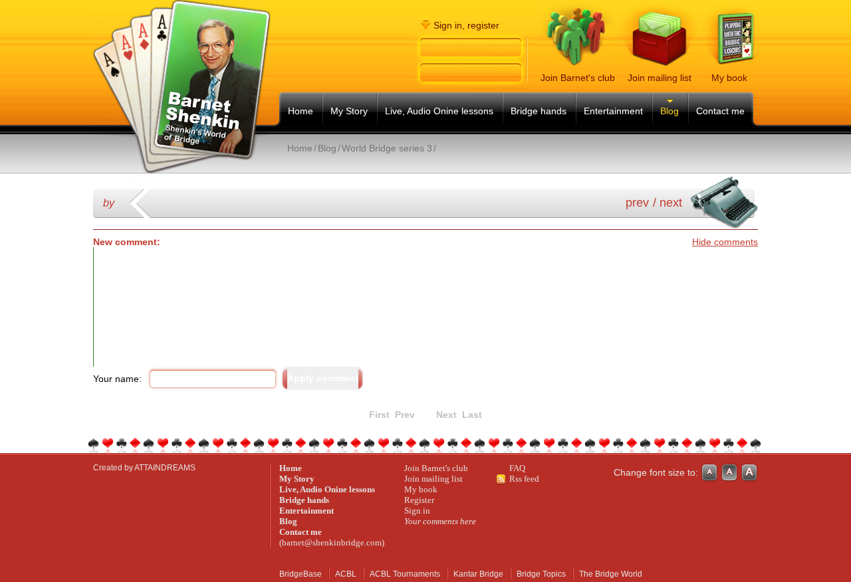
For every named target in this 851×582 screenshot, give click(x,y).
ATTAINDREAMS (164, 467)
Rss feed (524, 479)
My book (420, 489)
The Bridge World (610, 574)
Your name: (117, 378)
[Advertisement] (440, 165)
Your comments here (440, 521)
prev (637, 202)
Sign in (417, 511)
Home (299, 148)
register (483, 25)
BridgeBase (300, 574)
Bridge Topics (541, 574)
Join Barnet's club (436, 468)
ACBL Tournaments (405, 574)
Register (419, 500)
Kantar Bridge (478, 574)
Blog (327, 148)
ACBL (345, 574)
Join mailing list (433, 479)
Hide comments (725, 242)
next (671, 202)
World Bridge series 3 (387, 148)
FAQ (517, 468)
